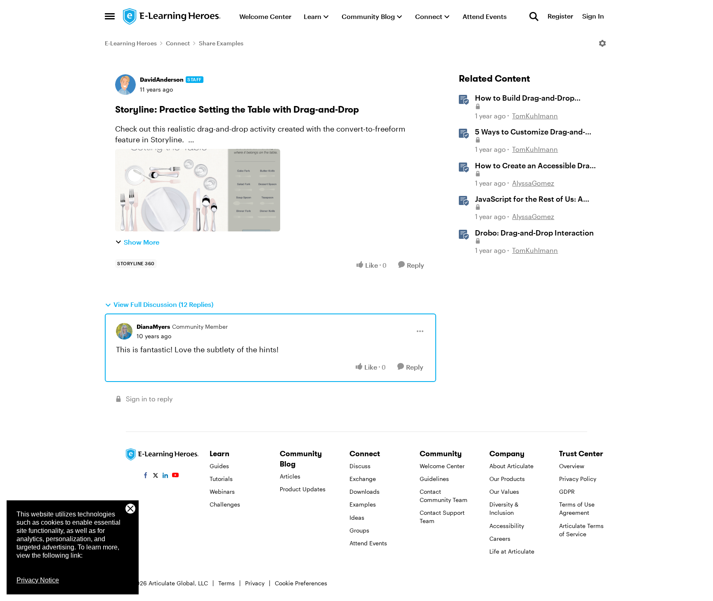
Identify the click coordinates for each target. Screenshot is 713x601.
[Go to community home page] (172, 16)
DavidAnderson (162, 79)
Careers (499, 538)
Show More (141, 242)
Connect (178, 43)
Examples (362, 504)
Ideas (356, 517)
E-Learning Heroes (131, 43)
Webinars (222, 491)
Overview (571, 465)
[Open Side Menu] (110, 16)
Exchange (362, 478)
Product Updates (303, 489)
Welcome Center (442, 465)
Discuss (360, 465)
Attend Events (368, 543)
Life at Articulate (511, 551)
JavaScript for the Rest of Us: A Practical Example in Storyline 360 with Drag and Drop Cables (535, 199)
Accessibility (506, 525)
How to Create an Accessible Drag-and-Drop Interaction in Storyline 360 (536, 166)
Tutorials (221, 478)
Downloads (364, 491)
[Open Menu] (602, 43)
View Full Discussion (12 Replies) (163, 304)
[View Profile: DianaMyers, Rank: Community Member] (124, 331)
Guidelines (434, 478)
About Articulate (511, 465)
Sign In (593, 16)
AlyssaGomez (533, 183)
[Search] (534, 16)
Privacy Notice (38, 580)
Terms (226, 583)
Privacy (254, 583)
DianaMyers (153, 326)
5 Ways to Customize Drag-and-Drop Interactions (530, 132)
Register (560, 16)
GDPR (567, 491)
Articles (290, 476)
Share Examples (221, 43)
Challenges (225, 504)
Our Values (504, 491)
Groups (359, 530)
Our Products (507, 478)
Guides (219, 465)
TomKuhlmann (535, 116)
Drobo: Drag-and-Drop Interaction (534, 232)
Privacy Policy (577, 478)
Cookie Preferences (301, 583)
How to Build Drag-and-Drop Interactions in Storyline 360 (525, 98)
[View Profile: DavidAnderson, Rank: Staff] (125, 84)
